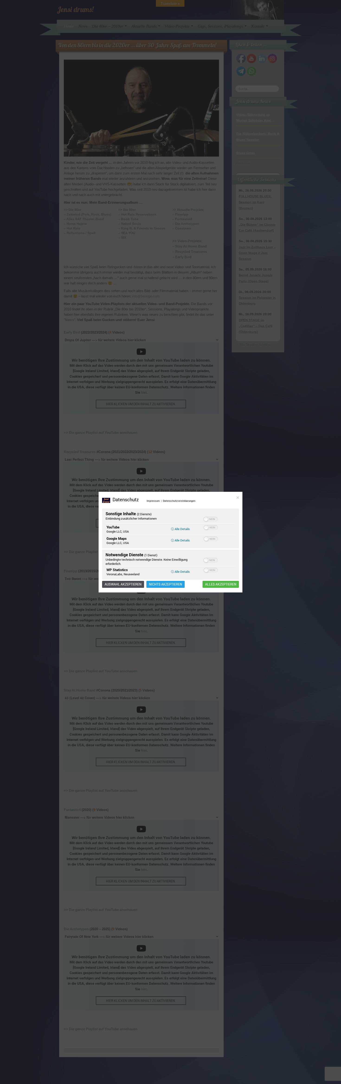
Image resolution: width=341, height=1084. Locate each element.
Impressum (153, 500)
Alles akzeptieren (220, 584)
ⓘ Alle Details (180, 529)
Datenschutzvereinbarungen (179, 500)
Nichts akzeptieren (165, 584)
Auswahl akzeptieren (123, 584)
